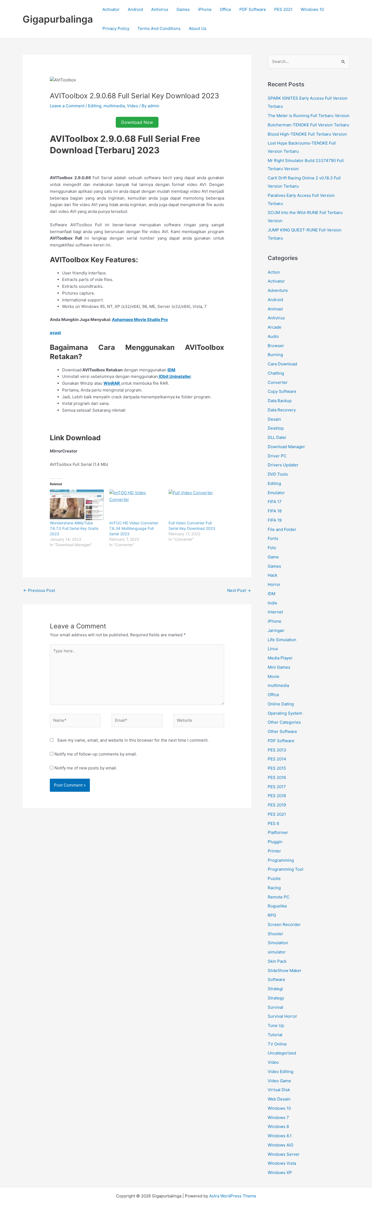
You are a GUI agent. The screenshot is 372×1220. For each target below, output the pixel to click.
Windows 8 (278, 1126)
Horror (274, 584)
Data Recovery (282, 409)
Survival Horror (282, 1016)
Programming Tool (285, 869)
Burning (275, 354)
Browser (276, 345)
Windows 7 (278, 1117)
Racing (274, 887)
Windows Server (284, 1154)
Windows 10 (312, 9)
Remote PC (278, 897)
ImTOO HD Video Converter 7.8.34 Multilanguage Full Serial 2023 (133, 528)
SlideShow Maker (284, 970)
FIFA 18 (275, 510)
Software (276, 979)
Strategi (275, 988)
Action (274, 272)
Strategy (276, 998)
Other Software (282, 731)
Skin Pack (277, 961)
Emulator (276, 492)
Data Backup (280, 400)
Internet (275, 611)
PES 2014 (277, 759)
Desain (274, 419)
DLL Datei (277, 437)
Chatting (276, 373)
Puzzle (274, 878)
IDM (271, 593)
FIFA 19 (275, 520)
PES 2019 (277, 805)
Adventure (278, 290)
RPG (272, 915)
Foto (272, 547)
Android (135, 9)
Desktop (276, 428)
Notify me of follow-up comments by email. (95, 754)
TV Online (277, 1044)
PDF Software (252, 9)
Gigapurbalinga (58, 19)
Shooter (275, 933)
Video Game (279, 1080)
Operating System (285, 713)
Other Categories (284, 722)
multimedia (114, 105)
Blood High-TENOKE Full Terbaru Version (307, 134)
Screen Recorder (284, 924)
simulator (277, 952)
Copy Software (282, 391)
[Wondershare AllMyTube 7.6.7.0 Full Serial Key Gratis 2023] (77, 505)
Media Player (280, 658)
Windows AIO (280, 1145)
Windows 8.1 (280, 1135)
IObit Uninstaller (174, 376)
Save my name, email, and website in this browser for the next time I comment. (133, 740)
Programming (281, 860)
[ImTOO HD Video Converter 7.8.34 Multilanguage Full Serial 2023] (136, 505)
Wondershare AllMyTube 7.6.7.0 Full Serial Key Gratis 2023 (74, 528)
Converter (278, 382)
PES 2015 (277, 768)
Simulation (278, 942)
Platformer (278, 832)
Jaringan (276, 630)
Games (183, 9)
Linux (273, 648)
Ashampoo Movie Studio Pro (140, 319)
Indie (272, 603)
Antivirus (159, 9)
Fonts (273, 538)
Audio (273, 336)
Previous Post (39, 590)
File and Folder (282, 529)
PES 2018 (277, 795)
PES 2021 (283, 9)
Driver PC (277, 455)
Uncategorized (282, 1053)
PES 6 (273, 823)
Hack (272, 575)
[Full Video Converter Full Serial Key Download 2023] (195, 505)
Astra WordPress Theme (232, 1195)
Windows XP (280, 1172)
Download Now (137, 122)
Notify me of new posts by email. (85, 767)
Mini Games (279, 667)
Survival (275, 1007)
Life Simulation (282, 639)
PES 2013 (277, 750)
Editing (94, 105)
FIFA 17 (275, 501)
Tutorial (275, 1034)
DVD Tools (278, 474)
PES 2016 (277, 777)
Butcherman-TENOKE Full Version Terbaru (308, 124)
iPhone (205, 9)
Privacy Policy (115, 28)
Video (132, 105)
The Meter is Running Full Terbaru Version (308, 115)
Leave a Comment (67, 105)
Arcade (274, 327)
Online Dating (281, 704)
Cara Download (282, 363)
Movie (273, 676)
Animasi (275, 308)
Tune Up (276, 1025)
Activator (111, 9)
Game (273, 556)
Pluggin (275, 841)
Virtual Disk (279, 1089)
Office (225, 9)
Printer (274, 851)
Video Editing (280, 1071)
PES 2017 (277, 786)
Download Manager (286, 446)
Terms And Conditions (159, 28)
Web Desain (279, 1099)
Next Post (239, 590)
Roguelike (277, 906)
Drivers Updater (283, 464)
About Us (197, 28)
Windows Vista (282, 1163)
